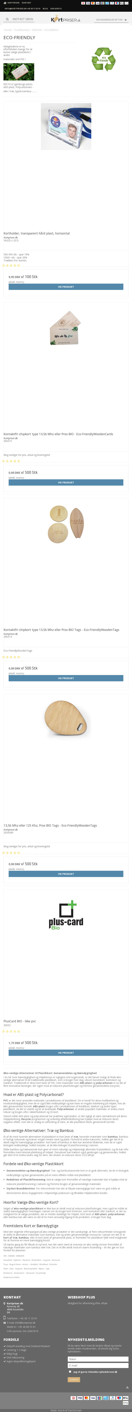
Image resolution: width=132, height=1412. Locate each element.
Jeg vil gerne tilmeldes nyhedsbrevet (95, 1371)
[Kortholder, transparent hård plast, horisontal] (66, 164)
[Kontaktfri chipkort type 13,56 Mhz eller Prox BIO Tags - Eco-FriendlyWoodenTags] (66, 560)
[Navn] (98, 1358)
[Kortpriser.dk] (66, 19)
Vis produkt (66, 286)
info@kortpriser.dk (25, 1322)
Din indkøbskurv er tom (109, 19)
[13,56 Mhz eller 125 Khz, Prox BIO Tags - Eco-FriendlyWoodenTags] (66, 756)
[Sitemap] (127, 1387)
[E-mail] (98, 1365)
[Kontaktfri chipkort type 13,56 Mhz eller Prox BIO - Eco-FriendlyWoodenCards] (66, 364)
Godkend (74, 1379)
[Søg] (18, 19)
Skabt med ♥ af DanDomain (66, 1410)
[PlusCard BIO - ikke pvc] (66, 952)
